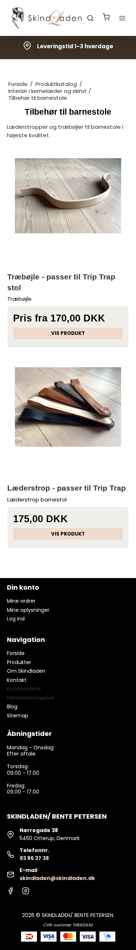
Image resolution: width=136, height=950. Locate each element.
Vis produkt (68, 333)
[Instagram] (25, 892)
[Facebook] (10, 892)
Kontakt (16, 680)
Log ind (16, 618)
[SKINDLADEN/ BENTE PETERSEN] (48, 18)
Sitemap (17, 715)
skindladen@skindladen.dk (57, 878)
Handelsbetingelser (31, 697)
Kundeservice (24, 688)
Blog (12, 706)
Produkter (19, 662)
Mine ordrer (21, 601)
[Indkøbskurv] (106, 17)
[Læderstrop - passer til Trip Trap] (68, 415)
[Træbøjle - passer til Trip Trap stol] (68, 204)
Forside (16, 653)
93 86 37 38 (34, 858)
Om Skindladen (26, 671)
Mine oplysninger (28, 610)
